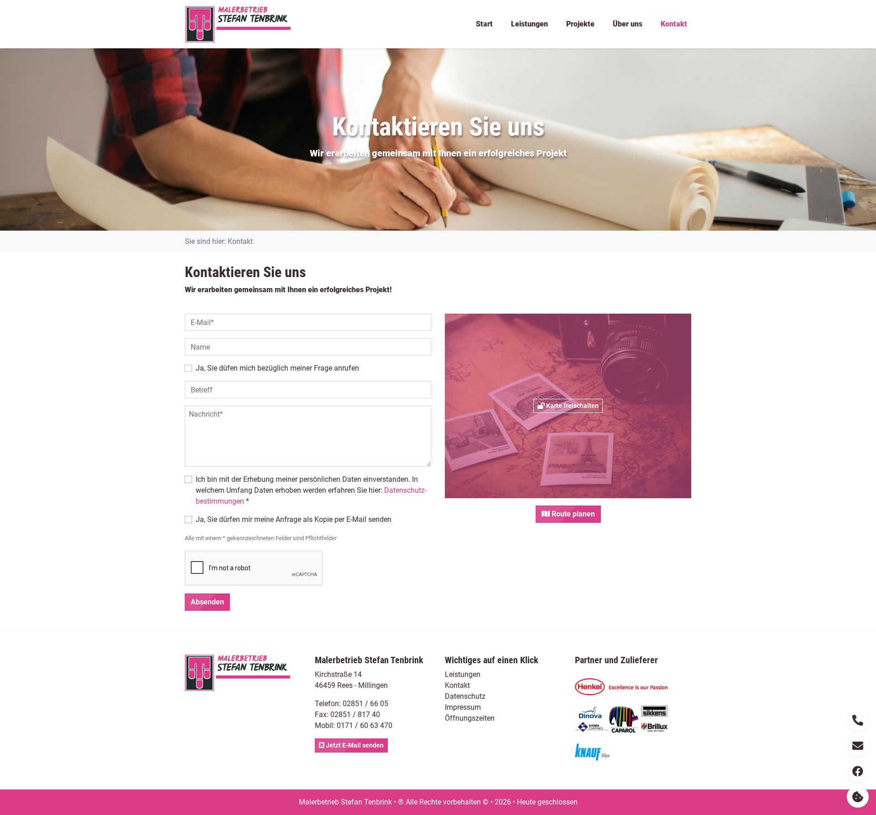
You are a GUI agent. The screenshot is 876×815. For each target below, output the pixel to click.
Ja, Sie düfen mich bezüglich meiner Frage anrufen (277, 368)
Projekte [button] (580, 24)
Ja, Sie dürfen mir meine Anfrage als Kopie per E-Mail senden (293, 519)
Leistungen (462, 674)
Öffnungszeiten (470, 718)
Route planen (572, 514)
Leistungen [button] (529, 24)
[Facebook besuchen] (858, 771)
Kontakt (674, 24)
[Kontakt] (858, 746)
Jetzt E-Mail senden (354, 745)
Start (484, 24)
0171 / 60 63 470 (364, 725)
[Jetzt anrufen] (858, 720)
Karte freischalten (572, 405)
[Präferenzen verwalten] (858, 797)
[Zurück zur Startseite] (238, 24)
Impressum (463, 707)
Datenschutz (465, 696)
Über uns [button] (627, 24)
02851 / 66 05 (365, 703)
